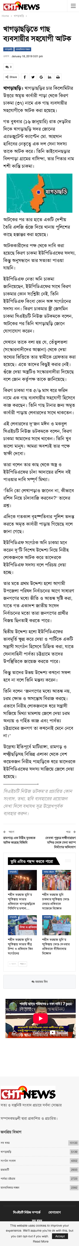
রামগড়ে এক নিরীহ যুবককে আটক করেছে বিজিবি (19, 840)
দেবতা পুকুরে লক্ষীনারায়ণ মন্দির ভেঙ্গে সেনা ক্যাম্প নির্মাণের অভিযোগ (60, 842)
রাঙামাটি (5, 1170)
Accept (60, 1236)
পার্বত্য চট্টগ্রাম (49, 872)
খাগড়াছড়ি (8, 49)
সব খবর (5, 1143)
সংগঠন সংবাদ (8, 1161)
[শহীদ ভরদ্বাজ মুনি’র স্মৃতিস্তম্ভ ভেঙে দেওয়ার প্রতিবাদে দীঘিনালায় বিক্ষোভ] (56, 925)
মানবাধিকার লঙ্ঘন (23, 49)
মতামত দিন (41, 982)
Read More (40, 1241)
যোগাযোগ (54, 1212)
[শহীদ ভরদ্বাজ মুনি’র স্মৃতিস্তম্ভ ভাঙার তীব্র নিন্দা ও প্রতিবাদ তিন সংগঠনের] (22, 925)
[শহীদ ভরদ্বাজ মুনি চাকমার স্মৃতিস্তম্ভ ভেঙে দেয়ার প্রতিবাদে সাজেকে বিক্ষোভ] (56, 880)
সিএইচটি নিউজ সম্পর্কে (26, 1212)
